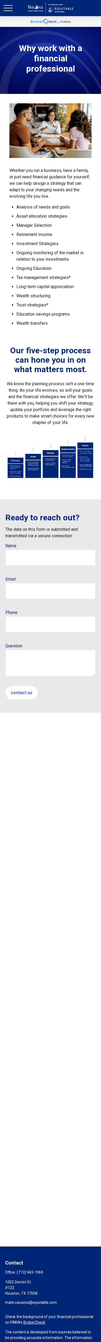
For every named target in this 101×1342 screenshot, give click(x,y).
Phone (11, 612)
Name (10, 545)
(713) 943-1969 (30, 1272)
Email (10, 579)
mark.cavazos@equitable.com (31, 1302)
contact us (21, 692)
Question (13, 645)
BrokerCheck (34, 1322)
